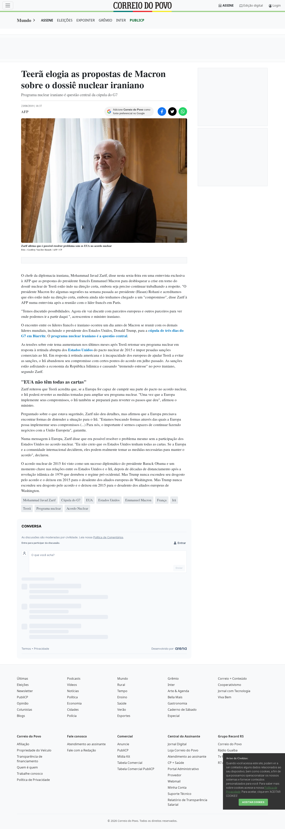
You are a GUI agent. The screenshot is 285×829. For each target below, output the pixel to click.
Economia (74, 703)
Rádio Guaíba (228, 750)
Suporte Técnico (179, 794)
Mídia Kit (123, 756)
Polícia (72, 716)
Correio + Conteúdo (232, 678)
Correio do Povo (230, 744)
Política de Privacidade (33, 780)
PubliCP (22, 697)
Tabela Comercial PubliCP (135, 769)
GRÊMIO (105, 20)
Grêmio (173, 678)
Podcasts (73, 678)
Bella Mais (175, 697)
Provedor (174, 775)
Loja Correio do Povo (183, 750)
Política (72, 697)
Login (277, 5)
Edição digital (253, 5)
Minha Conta (177, 787)
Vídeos (72, 685)
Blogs (21, 716)
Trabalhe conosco (30, 773)
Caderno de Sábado (182, 709)
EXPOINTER (85, 20)
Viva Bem (224, 697)
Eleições (23, 685)
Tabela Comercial (129, 763)
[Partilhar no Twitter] (172, 111)
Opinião (22, 703)
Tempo (122, 691)
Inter (171, 685)
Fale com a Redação (81, 750)
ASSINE (47, 20)
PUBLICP (137, 20)
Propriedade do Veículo (34, 750)
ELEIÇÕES (65, 20)
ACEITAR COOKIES (253, 802)
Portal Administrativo (183, 769)
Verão (121, 709)
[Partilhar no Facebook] (162, 111)
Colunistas (24, 709)
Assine (228, 5)
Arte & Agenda (178, 691)
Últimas (22, 678)
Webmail (174, 781)
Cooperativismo (229, 685)
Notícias (73, 691)
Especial (174, 716)
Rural (121, 685)
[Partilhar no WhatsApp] (183, 111)
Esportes (123, 716)
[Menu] (7, 5)
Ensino (122, 697)
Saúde (121, 703)
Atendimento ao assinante (86, 744)
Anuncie (123, 744)
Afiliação (23, 744)
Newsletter (25, 691)
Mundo (24, 20)
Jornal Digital (177, 744)
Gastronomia (177, 703)
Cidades (73, 709)
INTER (121, 20)
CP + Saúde (176, 763)
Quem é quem (27, 767)
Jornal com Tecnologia (234, 691)
